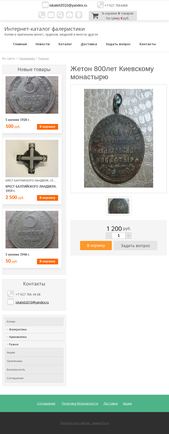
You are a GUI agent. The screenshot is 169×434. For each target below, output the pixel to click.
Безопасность (16, 369)
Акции (11, 352)
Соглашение (15, 378)
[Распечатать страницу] (69, 14)
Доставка (89, 44)
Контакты (148, 44)
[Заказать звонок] (41, 14)
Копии (11, 321)
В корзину (47, 127)
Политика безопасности (80, 403)
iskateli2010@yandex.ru (68, 5)
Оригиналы (27, 58)
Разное (44, 58)
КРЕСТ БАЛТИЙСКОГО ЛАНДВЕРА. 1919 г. (31, 189)
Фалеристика (18, 329)
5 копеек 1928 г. (18, 120)
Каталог (65, 44)
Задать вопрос (118, 44)
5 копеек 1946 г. (18, 254)
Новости (43, 44)
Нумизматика (18, 337)
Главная (20, 44)
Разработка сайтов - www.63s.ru (84, 423)
